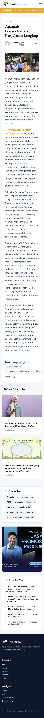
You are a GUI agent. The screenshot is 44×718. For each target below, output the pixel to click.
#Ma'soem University (25, 512)
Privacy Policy (7, 697)
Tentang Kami (7, 701)
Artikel (4, 694)
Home (4, 691)
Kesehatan (6, 675)
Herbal (4, 668)
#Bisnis (10, 512)
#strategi (10, 507)
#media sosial (24, 507)
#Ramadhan (27, 497)
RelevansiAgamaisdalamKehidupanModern (23, 371)
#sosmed (31, 502)
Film (3, 664)
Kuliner (4, 678)
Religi (9, 21)
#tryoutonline (12, 497)
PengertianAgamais (21, 362)
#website (19, 502)
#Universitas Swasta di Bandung (20, 517)
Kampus (5, 671)
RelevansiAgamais (13, 367)
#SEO (9, 502)
